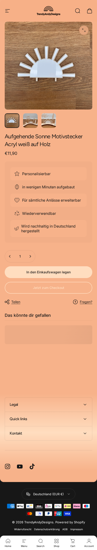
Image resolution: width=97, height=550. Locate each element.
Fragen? (86, 302)
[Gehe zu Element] (12, 120)
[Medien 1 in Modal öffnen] (84, 30)
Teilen (15, 302)
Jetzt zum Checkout (48, 288)
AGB (65, 529)
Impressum (76, 529)
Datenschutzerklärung (47, 529)
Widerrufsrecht (22, 529)
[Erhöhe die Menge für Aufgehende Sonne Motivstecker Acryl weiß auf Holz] (30, 256)
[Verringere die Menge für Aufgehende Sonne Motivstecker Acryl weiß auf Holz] (10, 256)
